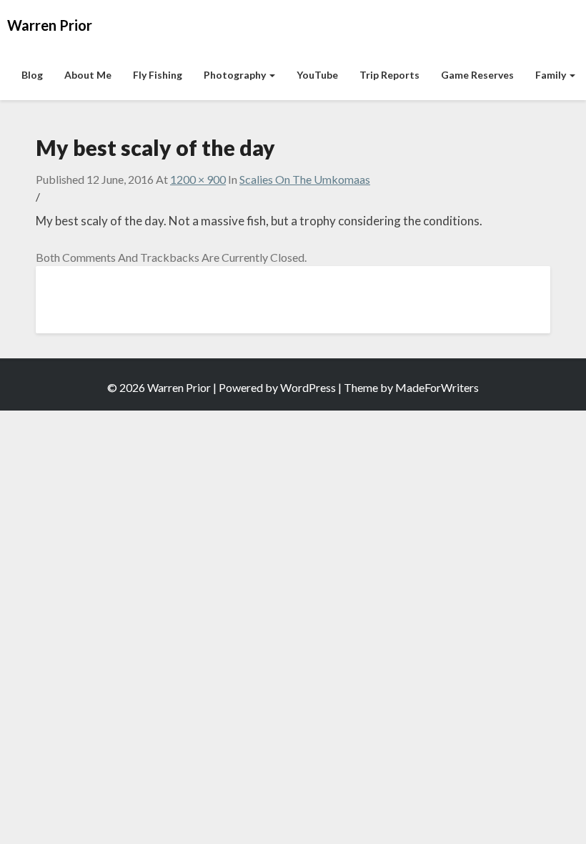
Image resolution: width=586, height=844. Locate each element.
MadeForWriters (437, 387)
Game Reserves (477, 75)
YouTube (317, 75)
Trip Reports (389, 75)
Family (551, 75)
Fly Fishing (157, 75)
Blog (32, 75)
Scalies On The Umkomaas (304, 179)
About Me (87, 75)
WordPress (308, 387)
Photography (236, 75)
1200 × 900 (198, 179)
